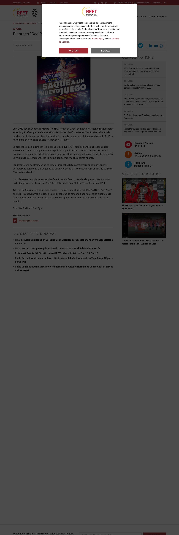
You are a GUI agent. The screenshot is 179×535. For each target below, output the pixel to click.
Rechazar (105, 51)
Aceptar (73, 51)
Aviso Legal (97, 38)
